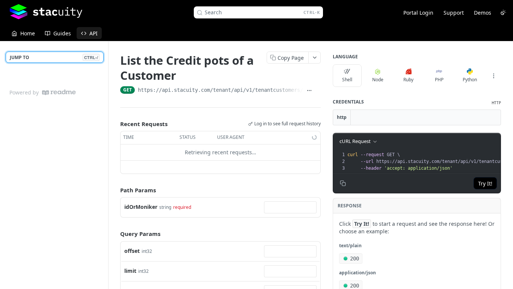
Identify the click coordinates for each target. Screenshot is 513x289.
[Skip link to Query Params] (115, 234)
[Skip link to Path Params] (115, 190)
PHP (439, 79)
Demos (482, 12)
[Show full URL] (309, 90)
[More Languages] (493, 75)
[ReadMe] (59, 92)
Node (377, 79)
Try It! (485, 183)
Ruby (408, 79)
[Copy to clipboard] (318, 90)
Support (454, 12)
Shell (347, 79)
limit (130, 270)
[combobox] (290, 207)
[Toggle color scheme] (503, 12)
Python (470, 79)
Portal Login (418, 12)
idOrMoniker (140, 206)
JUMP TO (54, 57)
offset (132, 250)
